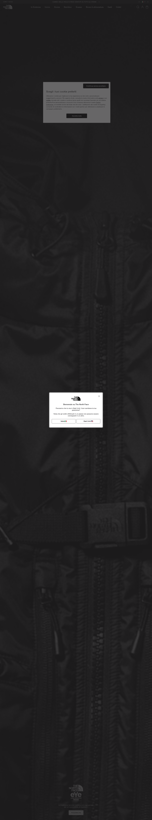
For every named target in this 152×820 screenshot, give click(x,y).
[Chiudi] (99, 396)
